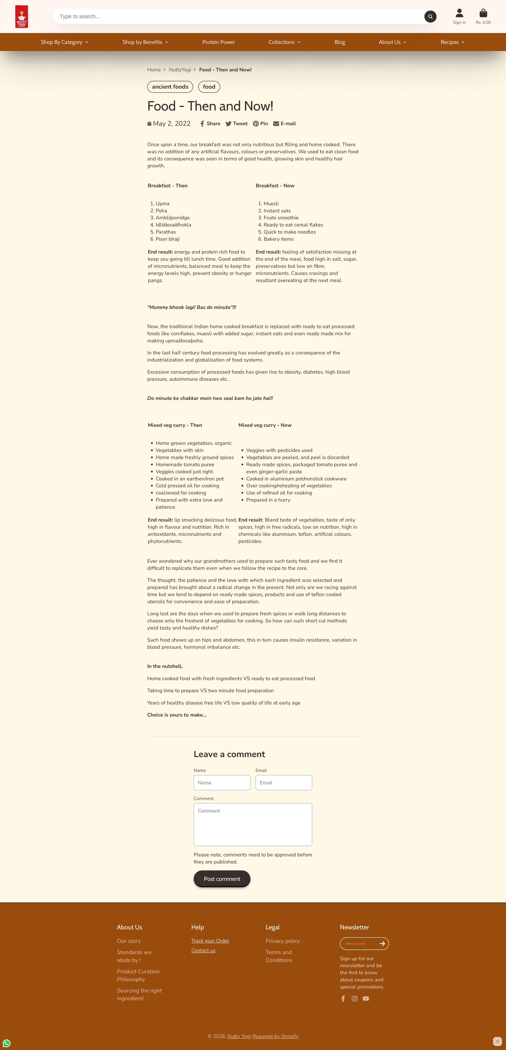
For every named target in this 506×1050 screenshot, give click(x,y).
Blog (340, 42)
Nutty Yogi (239, 1036)
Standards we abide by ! (134, 956)
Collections (282, 42)
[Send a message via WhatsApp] (6, 1043)
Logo (21, 16)
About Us (390, 42)
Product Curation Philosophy (138, 975)
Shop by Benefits (142, 42)
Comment (204, 798)
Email (261, 770)
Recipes (450, 42)
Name (200, 770)
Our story (129, 941)
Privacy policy (283, 941)
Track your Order (210, 940)
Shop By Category (61, 42)
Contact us (203, 950)
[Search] (430, 16)
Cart (483, 16)
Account (459, 16)
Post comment (222, 878)
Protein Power (218, 42)
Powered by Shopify (275, 1036)
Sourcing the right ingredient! (139, 994)
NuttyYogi (180, 69)
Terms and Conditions (279, 956)
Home (154, 69)
